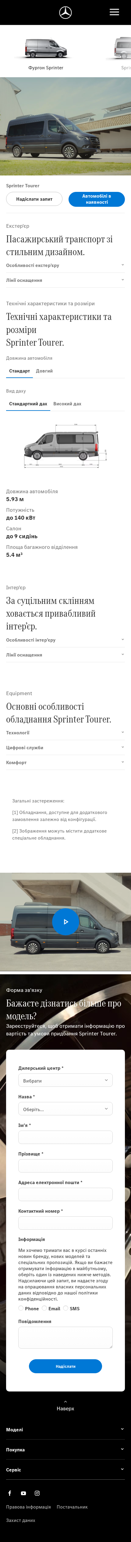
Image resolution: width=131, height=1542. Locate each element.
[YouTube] (23, 1493)
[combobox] (65, 1080)
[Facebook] (9, 1493)
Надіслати (66, 1366)
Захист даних (20, 1520)
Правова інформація (28, 1507)
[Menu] (114, 12)
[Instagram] (37, 1493)
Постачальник (72, 1507)
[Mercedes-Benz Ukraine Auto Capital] (65, 12)
